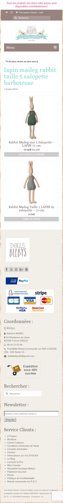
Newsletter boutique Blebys (21, 468)
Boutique (11, 439)
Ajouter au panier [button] (31, 154)
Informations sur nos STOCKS (22, 455)
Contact (11, 452)
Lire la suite (31, 219)
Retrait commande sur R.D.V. (22, 481)
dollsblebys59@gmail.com (21, 356)
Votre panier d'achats (30, 12)
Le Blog (11, 458)
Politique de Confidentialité (20, 478)
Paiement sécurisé (16, 471)
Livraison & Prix (15, 462)
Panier (10, 475)
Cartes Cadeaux (15, 442)
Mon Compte (14, 465)
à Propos (11, 436)
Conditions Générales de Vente (23, 446)
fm (42, 496)
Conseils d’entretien (17, 449)
